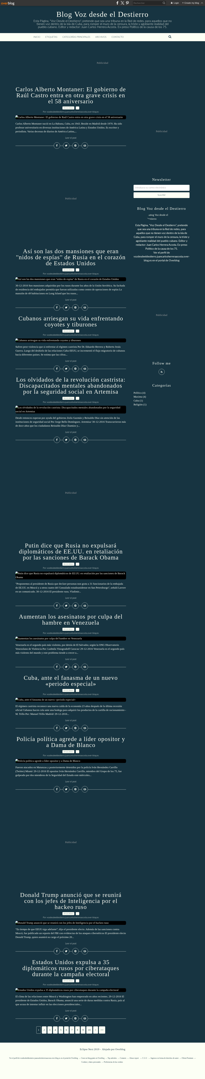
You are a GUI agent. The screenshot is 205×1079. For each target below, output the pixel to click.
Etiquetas (51, 37)
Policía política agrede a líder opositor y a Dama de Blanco (71, 742)
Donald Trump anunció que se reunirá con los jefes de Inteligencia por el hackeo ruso (71, 900)
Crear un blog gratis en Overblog (92, 1058)
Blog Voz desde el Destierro (102, 14)
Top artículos (112, 1058)
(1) (138, 400)
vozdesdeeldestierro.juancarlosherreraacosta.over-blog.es (40, 1058)
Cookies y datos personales (91, 1062)
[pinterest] (127, 3)
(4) (139, 392)
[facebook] (117, 3)
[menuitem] (36, 37)
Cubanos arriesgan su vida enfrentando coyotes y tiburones (70, 321)
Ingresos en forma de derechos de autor (165, 1058)
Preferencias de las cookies (113, 1062)
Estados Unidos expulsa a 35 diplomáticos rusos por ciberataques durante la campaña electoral (70, 968)
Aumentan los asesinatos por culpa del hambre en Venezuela (71, 619)
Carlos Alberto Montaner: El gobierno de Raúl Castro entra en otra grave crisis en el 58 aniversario (71, 95)
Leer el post (70, 138)
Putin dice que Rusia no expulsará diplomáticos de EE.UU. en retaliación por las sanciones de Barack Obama (71, 551)
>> (102, 1029)
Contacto (118, 37)
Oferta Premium (187, 1058)
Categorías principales (76, 37)
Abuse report (134, 1058)
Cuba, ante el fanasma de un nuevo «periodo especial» (71, 680)
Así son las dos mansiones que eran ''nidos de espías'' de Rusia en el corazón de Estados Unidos (71, 257)
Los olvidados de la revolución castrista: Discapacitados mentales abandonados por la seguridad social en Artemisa (70, 385)
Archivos (100, 37)
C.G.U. (145, 1058)
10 (89, 1029)
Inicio (36, 37)
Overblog (120, 1049)
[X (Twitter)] (122, 3)
